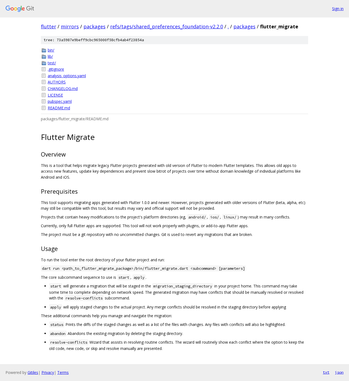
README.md (59, 107)
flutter (48, 26)
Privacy (47, 372)
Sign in (338, 8)
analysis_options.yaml (67, 75)
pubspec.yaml (60, 101)
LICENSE (55, 95)
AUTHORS (57, 82)
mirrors (70, 26)
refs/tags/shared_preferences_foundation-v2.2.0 (166, 26)
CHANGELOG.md (63, 88)
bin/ (51, 50)
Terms (63, 372)
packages (94, 26)
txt (326, 372)
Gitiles (33, 372)
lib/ (50, 56)
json (339, 372)
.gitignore (56, 69)
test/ (52, 62)
